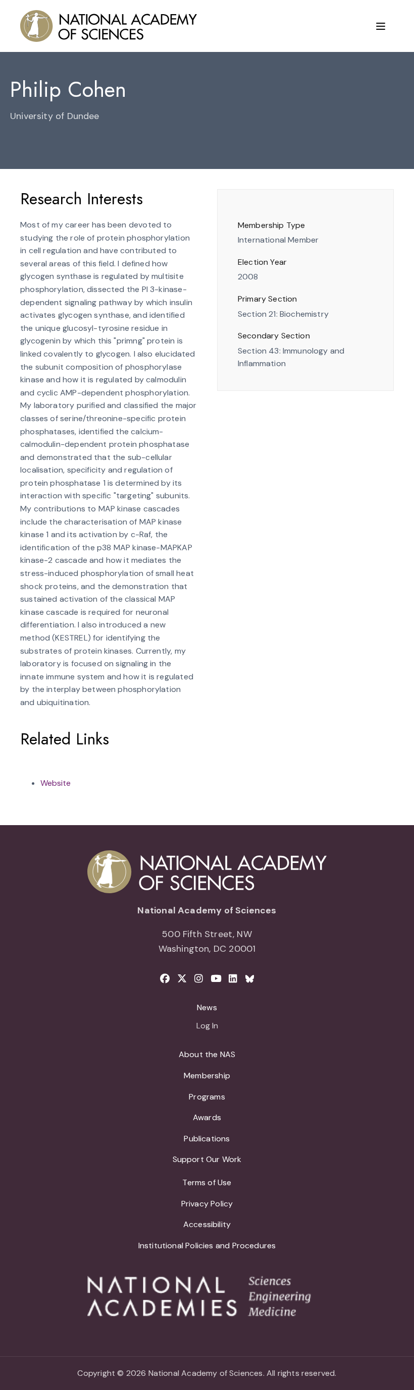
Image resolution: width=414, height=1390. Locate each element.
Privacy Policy (207, 1203)
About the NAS (207, 1054)
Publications (207, 1138)
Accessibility (207, 1224)
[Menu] (381, 26)
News (207, 1007)
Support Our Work (207, 1159)
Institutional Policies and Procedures (207, 1245)
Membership (207, 1075)
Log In (207, 1026)
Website (55, 783)
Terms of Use (206, 1182)
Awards (207, 1117)
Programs (207, 1096)
